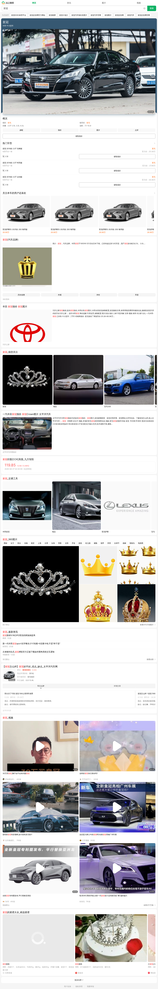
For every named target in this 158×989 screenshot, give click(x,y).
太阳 (66, 543)
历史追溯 (21, 295)
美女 (19, 543)
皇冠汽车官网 (96, 15)
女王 (12, 543)
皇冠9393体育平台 (18, 15)
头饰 (53, 543)
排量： (5, 126)
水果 (46, 543)
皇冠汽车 (130, 15)
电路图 (140, 543)
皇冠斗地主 (63, 15)
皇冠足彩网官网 (144, 15)
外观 (59, 295)
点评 (136, 130)
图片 (104, 3)
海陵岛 (132, 543)
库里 (109, 543)
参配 (21, 130)
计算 (6, 156)
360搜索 (8, 3)
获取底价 (79, 136)
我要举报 (90, 986)
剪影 (60, 543)
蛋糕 (80, 543)
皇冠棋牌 (52, 15)
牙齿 (73, 543)
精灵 (32, 543)
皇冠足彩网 (119, 15)
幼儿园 (87, 543)
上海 (39, 543)
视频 (139, 3)
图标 (5, 543)
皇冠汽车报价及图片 (79, 15)
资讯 (69, 3)
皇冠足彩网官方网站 (37, 15)
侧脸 (95, 543)
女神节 (116, 543)
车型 (136, 295)
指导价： (83, 123)
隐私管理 (79, 986)
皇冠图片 (108, 15)
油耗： (82, 126)
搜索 (152, 8)
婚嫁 (124, 543)
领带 (102, 543)
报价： (5, 123)
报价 (59, 130)
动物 (26, 543)
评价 (98, 295)
